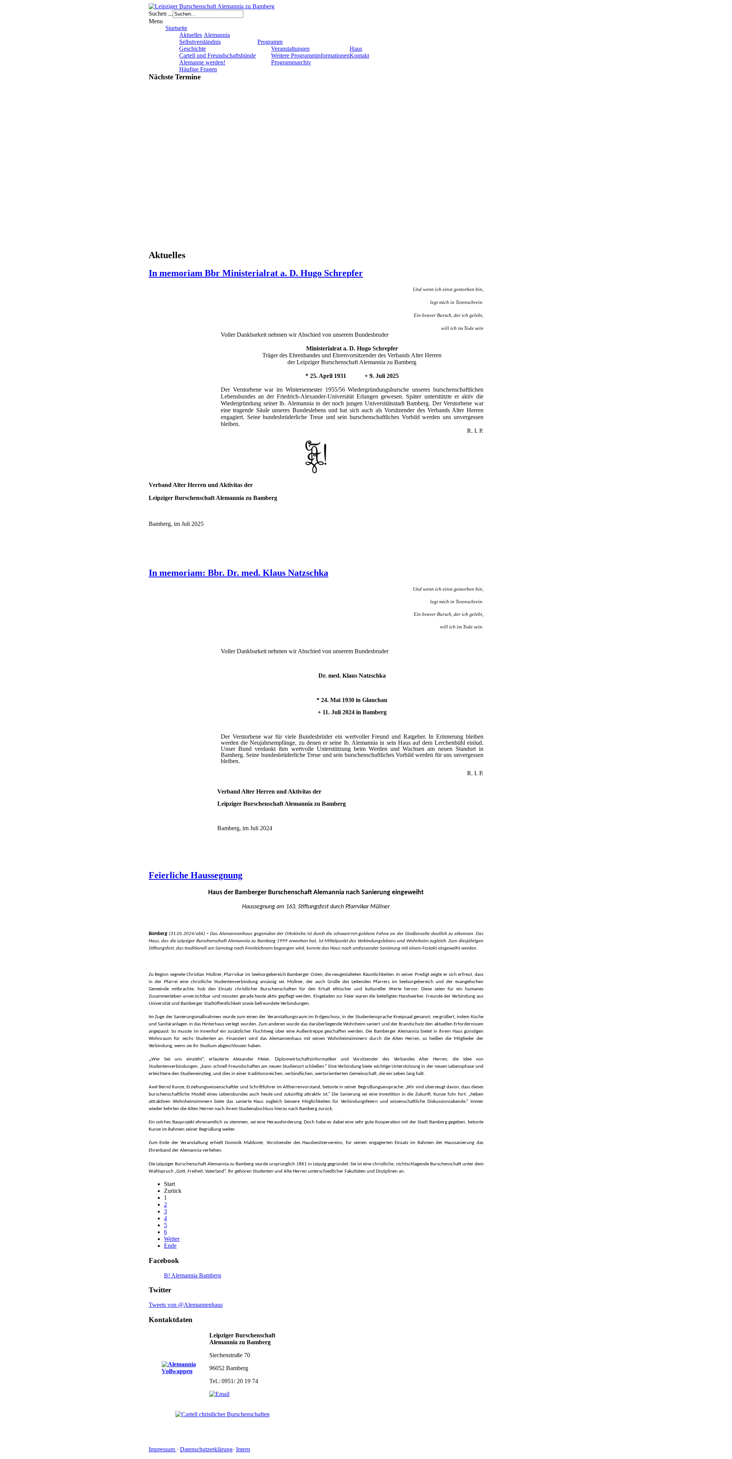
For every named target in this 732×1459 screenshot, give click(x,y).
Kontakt (359, 55)
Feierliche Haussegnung (195, 875)
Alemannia (217, 35)
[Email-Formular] (219, 1394)
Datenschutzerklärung (206, 1449)
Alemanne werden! (202, 62)
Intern (243, 1449)
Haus (356, 48)
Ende (170, 1245)
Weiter (172, 1239)
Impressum (163, 1449)
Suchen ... (161, 13)
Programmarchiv (291, 62)
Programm (270, 42)
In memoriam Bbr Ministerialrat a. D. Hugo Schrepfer (256, 273)
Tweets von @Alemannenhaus (186, 1305)
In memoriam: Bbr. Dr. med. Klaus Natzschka (238, 573)
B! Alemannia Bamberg (192, 1275)
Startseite (176, 28)
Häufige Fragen (198, 69)
